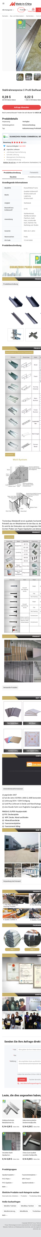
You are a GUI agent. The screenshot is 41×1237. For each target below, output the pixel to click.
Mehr (4, 1215)
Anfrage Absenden (21, 107)
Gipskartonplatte (8, 1175)
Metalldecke (24, 1211)
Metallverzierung (9, 1211)
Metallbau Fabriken (27, 1206)
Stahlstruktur (30, 16)
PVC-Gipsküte (7, 1183)
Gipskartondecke (28, 1183)
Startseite (5, 16)
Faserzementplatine (29, 1175)
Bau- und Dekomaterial (17, 16)
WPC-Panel (26, 1179)
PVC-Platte (6, 1179)
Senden (22, 1079)
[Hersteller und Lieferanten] (20, 4)
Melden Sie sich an (9, 162)
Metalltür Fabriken (10, 1206)
